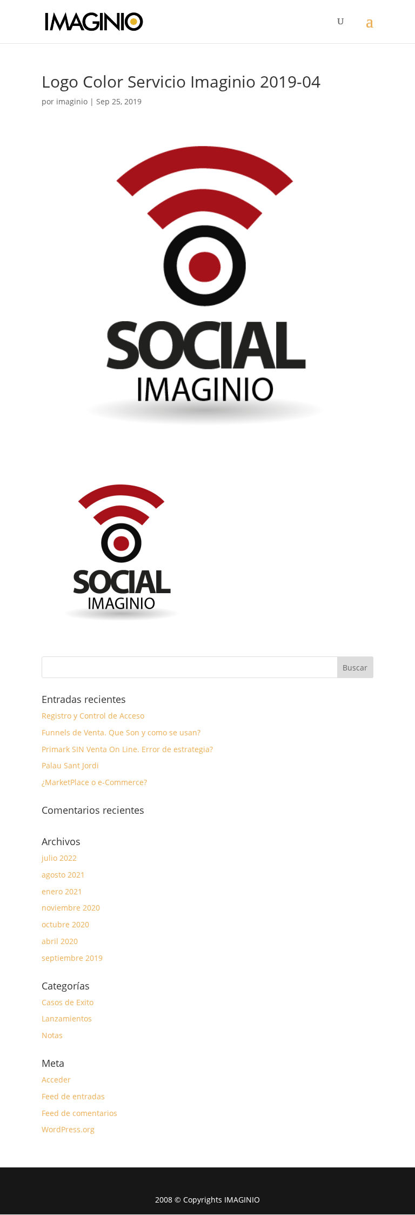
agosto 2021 (63, 874)
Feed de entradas (73, 1096)
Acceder (56, 1079)
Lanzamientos (67, 1018)
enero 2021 (62, 891)
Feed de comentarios (79, 1113)
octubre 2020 (65, 924)
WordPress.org (68, 1129)
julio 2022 (59, 858)
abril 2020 (60, 941)
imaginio (72, 101)
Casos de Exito (67, 1002)
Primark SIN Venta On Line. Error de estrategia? (127, 749)
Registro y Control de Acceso (93, 716)
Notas (52, 1035)
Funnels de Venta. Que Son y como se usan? (121, 732)
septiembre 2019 (72, 958)
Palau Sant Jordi (70, 765)
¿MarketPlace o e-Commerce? (94, 782)
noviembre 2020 (71, 907)
